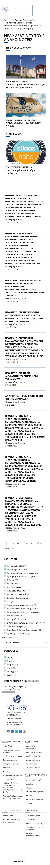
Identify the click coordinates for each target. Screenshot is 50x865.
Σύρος (29, 22)
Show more (7, 637)
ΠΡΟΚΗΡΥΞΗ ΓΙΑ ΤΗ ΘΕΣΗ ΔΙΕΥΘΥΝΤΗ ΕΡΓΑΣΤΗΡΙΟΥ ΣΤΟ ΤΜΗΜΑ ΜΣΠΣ (21, 376)
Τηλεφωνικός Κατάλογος (35, 816)
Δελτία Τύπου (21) (15, 583)
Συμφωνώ (6, 861)
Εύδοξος (6, 771)
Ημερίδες (29, 795)
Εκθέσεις (29, 788)
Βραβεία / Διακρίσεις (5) (17, 598)
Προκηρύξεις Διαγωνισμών (31, 747)
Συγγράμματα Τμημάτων (12, 775)
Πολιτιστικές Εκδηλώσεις (35, 799)
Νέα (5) (10, 601)
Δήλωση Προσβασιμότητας (33, 834)
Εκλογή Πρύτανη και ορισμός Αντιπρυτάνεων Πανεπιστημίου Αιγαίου (23, 122)
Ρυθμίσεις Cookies (10, 855)
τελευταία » (9, 548)
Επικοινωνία (30, 819)
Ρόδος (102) (12, 671)
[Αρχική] (16, 10)
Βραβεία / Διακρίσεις (34, 756)
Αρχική (7, 20)
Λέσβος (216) (12, 664)
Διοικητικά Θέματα (33, 760)
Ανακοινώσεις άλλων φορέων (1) (21, 605)
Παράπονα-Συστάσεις (34, 823)
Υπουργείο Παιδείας (11, 764)
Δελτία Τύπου (8, 816)
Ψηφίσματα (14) (14, 587)
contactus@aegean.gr (16, 724)
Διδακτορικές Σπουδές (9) (18, 594)
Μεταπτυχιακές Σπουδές (15, 25)
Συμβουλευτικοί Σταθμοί (12, 756)
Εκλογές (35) (12, 580)
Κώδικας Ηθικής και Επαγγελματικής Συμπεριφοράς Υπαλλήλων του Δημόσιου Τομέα (13, 787)
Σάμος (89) (11, 675)
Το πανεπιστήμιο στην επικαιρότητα (11, 820)
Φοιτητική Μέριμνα (33, 768)
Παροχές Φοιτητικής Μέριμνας (11, 751)
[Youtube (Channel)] (24, 731)
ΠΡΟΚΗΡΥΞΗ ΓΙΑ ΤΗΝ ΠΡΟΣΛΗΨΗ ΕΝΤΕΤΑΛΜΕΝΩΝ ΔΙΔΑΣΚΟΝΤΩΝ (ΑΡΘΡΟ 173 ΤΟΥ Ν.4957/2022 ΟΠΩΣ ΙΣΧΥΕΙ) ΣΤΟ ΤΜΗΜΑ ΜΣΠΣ (24, 317)
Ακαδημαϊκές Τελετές (34, 780)
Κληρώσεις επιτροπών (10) (18, 591)
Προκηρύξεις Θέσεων (14, 22)
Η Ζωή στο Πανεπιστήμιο (24, 20)
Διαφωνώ (18, 861)
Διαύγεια (6, 768)
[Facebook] (12, 731)
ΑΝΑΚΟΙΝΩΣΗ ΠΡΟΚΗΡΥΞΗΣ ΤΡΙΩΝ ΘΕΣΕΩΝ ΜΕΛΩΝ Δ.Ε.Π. (24, 397)
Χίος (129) (11, 668)
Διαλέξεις (29, 784)
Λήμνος (32, 25)
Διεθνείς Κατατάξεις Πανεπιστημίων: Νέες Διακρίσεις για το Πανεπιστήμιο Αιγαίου (25, 84)
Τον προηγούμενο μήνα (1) (15, 686)
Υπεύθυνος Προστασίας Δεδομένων (35, 828)
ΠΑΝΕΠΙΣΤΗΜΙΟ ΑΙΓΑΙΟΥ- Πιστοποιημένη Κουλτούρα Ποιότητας (20, 170)
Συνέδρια (29, 803)
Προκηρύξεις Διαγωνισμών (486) (21, 576)
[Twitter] (16, 731)
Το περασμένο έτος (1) (13, 689)
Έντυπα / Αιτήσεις (10, 760)
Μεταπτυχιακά (31, 764)
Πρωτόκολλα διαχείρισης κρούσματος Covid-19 (13, 797)
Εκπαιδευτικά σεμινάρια (35, 792)
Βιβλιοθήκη (7, 746)
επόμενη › (39, 543)
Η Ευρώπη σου (9, 779)
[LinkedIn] (20, 731)
